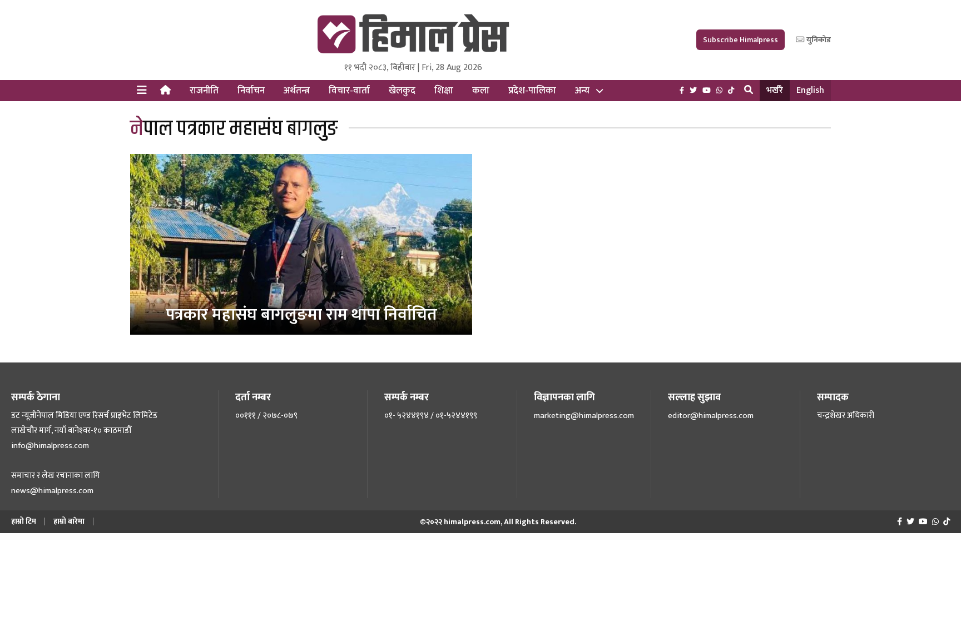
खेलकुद (402, 90)
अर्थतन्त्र (297, 90)
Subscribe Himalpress (740, 39)
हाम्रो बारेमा (69, 521)
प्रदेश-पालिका (532, 90)
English (810, 90)
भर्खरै (774, 90)
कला (480, 90)
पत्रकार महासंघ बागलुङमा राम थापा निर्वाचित (301, 315)
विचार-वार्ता (349, 90)
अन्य (582, 90)
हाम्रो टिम (23, 521)
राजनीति (204, 90)
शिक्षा (443, 90)
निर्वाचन (251, 90)
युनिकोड (818, 40)
